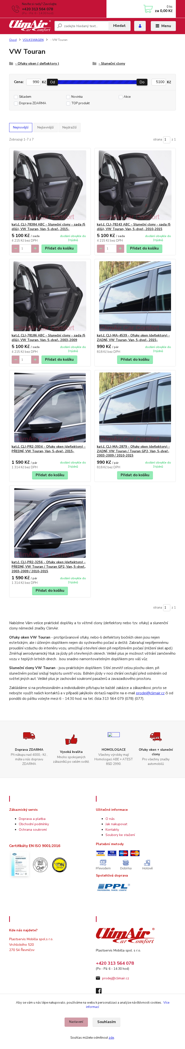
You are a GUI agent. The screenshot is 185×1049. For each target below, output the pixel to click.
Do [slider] (142, 82)
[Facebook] (101, 992)
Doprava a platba (32, 819)
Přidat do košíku (59, 248)
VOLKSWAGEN (33, 40)
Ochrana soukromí (33, 829)
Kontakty (112, 829)
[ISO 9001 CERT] (39, 864)
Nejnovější (20, 127)
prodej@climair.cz (150, 693)
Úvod (13, 40)
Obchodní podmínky (34, 824)
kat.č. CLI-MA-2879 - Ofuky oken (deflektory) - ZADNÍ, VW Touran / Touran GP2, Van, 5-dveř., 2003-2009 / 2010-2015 (133, 451)
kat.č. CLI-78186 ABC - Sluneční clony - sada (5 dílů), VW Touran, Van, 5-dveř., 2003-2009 (48, 337)
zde (111, 1038)
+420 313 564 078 (37, 9)
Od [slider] (52, 82)
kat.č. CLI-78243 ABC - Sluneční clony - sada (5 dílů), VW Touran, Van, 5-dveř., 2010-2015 (134, 226)
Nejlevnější (45, 127)
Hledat (119, 25)
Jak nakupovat (116, 824)
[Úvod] (30, 26)
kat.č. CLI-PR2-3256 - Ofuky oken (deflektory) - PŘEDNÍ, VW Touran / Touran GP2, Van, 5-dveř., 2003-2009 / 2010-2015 (49, 566)
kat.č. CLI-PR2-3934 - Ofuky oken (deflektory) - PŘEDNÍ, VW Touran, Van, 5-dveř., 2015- (49, 449)
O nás (110, 819)
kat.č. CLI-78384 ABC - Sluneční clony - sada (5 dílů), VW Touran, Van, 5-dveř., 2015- (48, 226)
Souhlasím (106, 1021)
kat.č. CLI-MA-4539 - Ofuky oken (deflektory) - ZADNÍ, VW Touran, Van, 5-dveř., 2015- (133, 337)
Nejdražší (69, 127)
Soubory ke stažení (120, 835)
